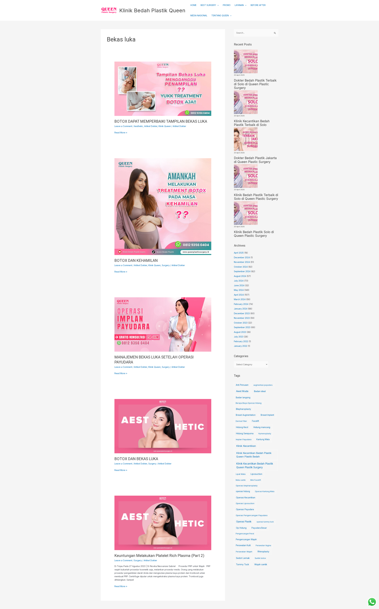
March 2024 (240, 299)
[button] (217, 5)
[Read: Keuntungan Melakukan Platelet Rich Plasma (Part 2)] (162, 522)
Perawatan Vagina (263, 545)
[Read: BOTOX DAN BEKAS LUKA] (162, 426)
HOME (193, 5)
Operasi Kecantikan (245, 497)
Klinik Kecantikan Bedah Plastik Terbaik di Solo (252, 123)
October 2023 (241, 322)
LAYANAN (239, 5)
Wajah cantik (260, 564)
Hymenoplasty (264, 433)
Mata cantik (241, 480)
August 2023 (240, 332)
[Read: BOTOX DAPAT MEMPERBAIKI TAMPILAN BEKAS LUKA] (162, 88)
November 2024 (242, 262)
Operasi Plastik (243, 521)
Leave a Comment (123, 126)
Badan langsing (243, 397)
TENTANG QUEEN (220, 15)
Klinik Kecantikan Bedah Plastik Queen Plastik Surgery (254, 465)
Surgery (166, 265)
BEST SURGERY (208, 5)
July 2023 (238, 336)
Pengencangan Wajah (246, 539)
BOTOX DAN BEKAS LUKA (136, 459)
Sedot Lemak (243, 558)
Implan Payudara (243, 439)
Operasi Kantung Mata (264, 491)
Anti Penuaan (242, 385)
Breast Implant (267, 415)
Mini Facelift (255, 480)
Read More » (120, 132)
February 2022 (241, 341)
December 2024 (242, 257)
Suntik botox (260, 558)
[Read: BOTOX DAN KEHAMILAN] (162, 206)
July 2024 (239, 280)
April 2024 (239, 294)
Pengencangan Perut (245, 533)
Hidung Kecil (242, 427)
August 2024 (240, 276)
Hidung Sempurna (244, 433)
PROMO (227, 5)
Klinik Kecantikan (246, 445)
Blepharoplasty (243, 409)
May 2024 (239, 290)
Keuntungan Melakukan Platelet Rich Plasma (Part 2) (159, 555)
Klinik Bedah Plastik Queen (152, 10)
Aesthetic (138, 126)
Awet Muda (242, 391)
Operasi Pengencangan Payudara (251, 515)
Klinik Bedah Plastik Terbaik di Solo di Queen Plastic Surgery (256, 197)
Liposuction (256, 474)
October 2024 (241, 267)
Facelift (255, 421)
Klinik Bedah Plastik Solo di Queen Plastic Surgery (254, 234)
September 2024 (242, 271)
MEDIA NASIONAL (198, 15)
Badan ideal (260, 391)
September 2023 (242, 327)
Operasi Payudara (245, 509)
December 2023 (242, 313)
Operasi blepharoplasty (246, 485)
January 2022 (240, 346)
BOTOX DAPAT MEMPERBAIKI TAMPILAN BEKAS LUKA (160, 121)
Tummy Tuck (242, 564)
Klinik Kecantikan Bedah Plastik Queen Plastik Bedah (253, 455)
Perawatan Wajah (244, 551)
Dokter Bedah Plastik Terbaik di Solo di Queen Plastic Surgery (255, 84)
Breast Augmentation (246, 415)
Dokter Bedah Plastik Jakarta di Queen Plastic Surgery (255, 160)
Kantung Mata (263, 439)
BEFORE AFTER (258, 5)
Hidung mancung (261, 427)
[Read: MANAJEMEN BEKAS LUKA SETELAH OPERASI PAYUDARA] (162, 324)
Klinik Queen (165, 126)
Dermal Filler (241, 421)
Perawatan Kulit (243, 545)
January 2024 (240, 308)
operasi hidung (243, 491)
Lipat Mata (240, 474)
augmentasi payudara (262, 385)
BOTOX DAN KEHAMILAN (136, 260)
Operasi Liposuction (245, 503)
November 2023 (242, 318)
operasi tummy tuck (265, 522)
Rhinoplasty (263, 551)
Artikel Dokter (150, 126)
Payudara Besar (259, 528)
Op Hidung (241, 528)
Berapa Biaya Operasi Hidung (248, 403)
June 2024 (239, 285)
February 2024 (241, 304)
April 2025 (239, 252)
